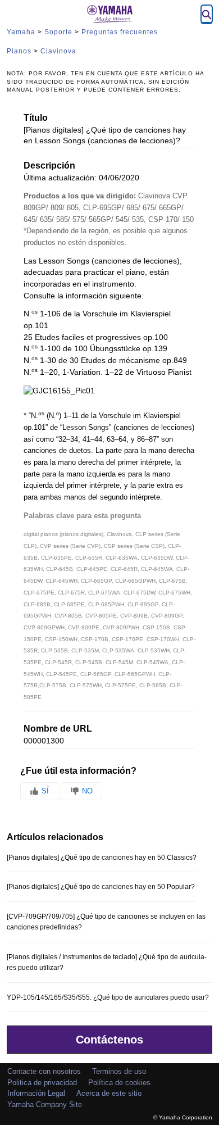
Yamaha (21, 32)
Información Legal (36, 1093)
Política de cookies (119, 1082)
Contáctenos (109, 1039)
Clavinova (58, 51)
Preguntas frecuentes (119, 32)
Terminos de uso (119, 1071)
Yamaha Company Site (44, 1104)
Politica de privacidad (42, 1082)
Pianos (19, 51)
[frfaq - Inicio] (109, 14)
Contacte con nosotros (44, 1071)
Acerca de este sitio (109, 1093)
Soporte (58, 32)
